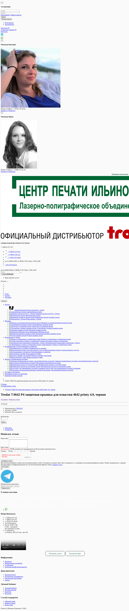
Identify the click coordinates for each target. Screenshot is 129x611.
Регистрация (5, 15)
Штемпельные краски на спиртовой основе (56, 366)
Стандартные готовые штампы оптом (50, 328)
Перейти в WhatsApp (8, 111)
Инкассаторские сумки (35, 357)
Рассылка (8, 593)
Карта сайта (9, 605)
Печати (7, 304)
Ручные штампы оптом (35, 335)
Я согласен (5, 466)
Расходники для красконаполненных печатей (57, 370)
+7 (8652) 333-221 (13, 254)
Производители (10, 575)
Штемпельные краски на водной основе (52, 365)
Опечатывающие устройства (40, 352)
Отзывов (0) (9, 430)
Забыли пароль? (16, 15)
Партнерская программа (13, 578)
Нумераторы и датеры (12, 337)
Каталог (4, 301)
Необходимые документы (13, 563)
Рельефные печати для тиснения (16, 374)
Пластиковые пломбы (33, 354)
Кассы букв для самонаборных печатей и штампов (63, 368)
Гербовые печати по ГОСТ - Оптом (47, 314)
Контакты (8, 561)
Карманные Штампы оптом (39, 332)
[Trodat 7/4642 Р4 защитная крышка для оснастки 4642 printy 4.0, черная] (30, 389)
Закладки (8, 592)
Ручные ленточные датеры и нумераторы (53, 341)
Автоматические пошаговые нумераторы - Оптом (62, 343)
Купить (4, 422)
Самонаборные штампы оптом (42, 324)
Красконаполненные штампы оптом (48, 334)
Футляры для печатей (12, 372)
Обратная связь (10, 601)
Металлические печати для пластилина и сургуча (62, 350)
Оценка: (3, 451)
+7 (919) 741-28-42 (14, 257)
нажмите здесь (57, 465)
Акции (7, 580)
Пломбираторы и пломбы (37, 348)
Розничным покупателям (120, 174)
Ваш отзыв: (5, 447)
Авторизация (9, 24)
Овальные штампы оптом (37, 330)
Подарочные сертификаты (14, 576)
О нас (7, 294)
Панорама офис (75, 554)
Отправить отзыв (7, 461)
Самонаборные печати (34, 312)
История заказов (10, 590)
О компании (9, 565)
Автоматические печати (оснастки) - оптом (29, 310)
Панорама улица (55, 554)
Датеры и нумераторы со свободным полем (56, 339)
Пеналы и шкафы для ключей (41, 355)
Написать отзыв (14, 399)
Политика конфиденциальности (16, 567)
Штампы (8, 321)
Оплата (7, 295)
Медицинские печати (33, 315)
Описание (8, 428)
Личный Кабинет (11, 588)
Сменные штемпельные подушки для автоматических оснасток (76, 361)
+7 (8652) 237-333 (13, 252)
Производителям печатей (13, 375)
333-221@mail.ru (11, 265)
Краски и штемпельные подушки (16, 359)
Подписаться (6, 488)
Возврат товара (10, 603)
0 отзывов (4, 399)
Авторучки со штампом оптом (42, 326)
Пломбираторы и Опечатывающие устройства (21, 346)
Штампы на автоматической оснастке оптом (56, 323)
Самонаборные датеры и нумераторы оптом (56, 345)
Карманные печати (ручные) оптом (47, 317)
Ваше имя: (4, 438)
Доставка (8, 297)
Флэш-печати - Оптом (33, 319)
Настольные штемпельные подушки (48, 363)
